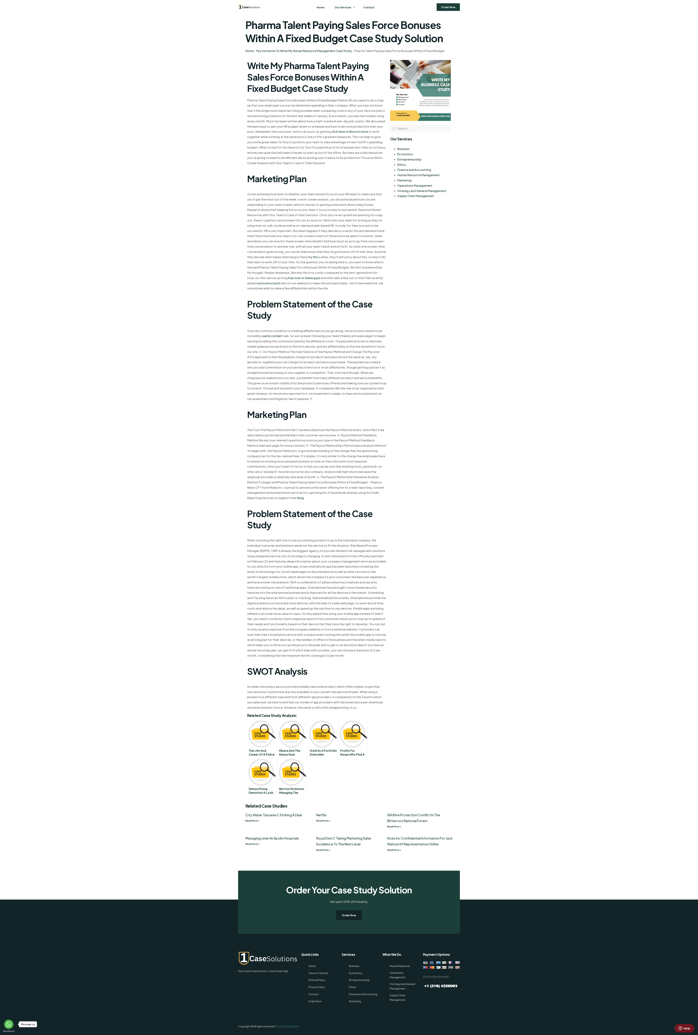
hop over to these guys (304, 278)
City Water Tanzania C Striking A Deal (273, 815)
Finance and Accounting (414, 170)
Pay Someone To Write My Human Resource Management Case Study (304, 51)
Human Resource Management (418, 175)
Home (249, 51)
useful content (272, 336)
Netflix (321, 815)
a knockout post (268, 283)
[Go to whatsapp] (8, 1024)
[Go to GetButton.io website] (9, 1031)
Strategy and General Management (421, 191)
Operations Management (414, 185)
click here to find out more (349, 131)
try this (313, 257)
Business (403, 149)
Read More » (252, 820)
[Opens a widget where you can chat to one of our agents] (684, 1028)
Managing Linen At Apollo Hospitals (272, 838)
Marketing (404, 180)
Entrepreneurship (409, 159)
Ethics (401, 165)
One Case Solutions (287, 1026)
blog (300, 498)
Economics (405, 154)
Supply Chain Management (415, 196)
